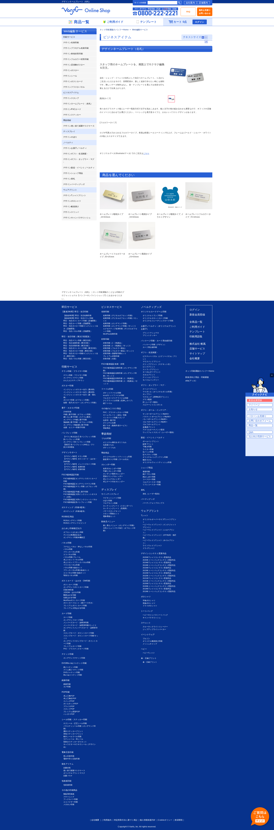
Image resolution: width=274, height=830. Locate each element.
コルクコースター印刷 (152, 482)
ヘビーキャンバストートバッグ (155, 615)
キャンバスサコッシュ (152, 618)
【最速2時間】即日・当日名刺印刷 (77, 315)
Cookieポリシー (165, 820)
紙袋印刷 (65, 680)
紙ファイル (107, 403)
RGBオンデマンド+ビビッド (74, 523)
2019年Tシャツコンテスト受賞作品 (157, 589)
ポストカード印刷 (70, 585)
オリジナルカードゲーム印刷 (153, 312)
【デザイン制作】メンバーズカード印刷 (79, 464)
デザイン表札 (69, 179)
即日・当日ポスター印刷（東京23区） (78, 351)
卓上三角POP (68, 696)
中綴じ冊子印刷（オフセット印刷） (77, 414)
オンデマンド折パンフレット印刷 (76, 442)
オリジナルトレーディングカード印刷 (158, 321)
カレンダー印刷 (108, 464)
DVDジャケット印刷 (71, 672)
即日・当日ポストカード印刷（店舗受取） (80, 321)
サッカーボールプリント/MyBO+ (156, 414)
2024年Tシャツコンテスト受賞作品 (157, 562)
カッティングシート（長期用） (115, 508)
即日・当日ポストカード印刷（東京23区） (80, 348)
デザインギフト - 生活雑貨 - (75, 154)
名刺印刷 (105, 312)
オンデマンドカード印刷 (73, 620)
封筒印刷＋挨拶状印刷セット (114, 353)
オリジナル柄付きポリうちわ (114, 442)
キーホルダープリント (152, 372)
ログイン (199, 22)
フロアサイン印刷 (110, 503)
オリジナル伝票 (109, 423)
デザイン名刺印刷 (71, 42)
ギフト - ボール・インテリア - (154, 410)
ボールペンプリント (151, 441)
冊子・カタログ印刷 (70, 408)
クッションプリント (151, 377)
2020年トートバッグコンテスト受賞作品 (159, 586)
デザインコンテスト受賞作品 (153, 553)
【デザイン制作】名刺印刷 (74, 467)
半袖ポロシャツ (149, 600)
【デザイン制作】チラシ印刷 (75, 456)
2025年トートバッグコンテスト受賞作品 (159, 560)
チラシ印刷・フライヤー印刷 (74, 371)
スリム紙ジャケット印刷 (73, 670)
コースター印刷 (149, 479)
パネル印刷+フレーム (72, 557)
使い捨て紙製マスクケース (74, 770)
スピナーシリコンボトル (153, 405)
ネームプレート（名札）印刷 (114, 415)
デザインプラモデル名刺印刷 (76, 48)
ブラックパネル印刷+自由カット (76, 570)
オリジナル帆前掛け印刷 (153, 641)
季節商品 (105, 453)
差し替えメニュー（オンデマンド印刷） (119, 525)
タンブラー (147, 394)
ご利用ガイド (197, 326)
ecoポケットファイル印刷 (113, 395)
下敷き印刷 (147, 447)
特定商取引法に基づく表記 (125, 820)
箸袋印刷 (146, 471)
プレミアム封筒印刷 (111, 356)
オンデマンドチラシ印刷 (73, 378)
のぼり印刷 (107, 501)
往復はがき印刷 (69, 598)
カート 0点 (180, 21)
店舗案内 (203, 2)
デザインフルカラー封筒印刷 (76, 59)
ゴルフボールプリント (152, 424)
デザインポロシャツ (72, 201)
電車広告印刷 (67, 752)
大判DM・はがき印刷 (72, 592)
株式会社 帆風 (197, 343)
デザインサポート (69, 452)
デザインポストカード (73, 81)
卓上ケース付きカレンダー (114, 481)
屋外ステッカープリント (73, 731)
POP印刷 (66, 692)
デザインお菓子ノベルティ (75, 148)
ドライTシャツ (149, 548)
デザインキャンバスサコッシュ (77, 218)
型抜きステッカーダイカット (75, 742)
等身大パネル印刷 (70, 575)
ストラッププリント (151, 369)
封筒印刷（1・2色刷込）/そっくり (117, 346)
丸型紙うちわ (108, 445)
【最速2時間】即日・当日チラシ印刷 (78, 318)
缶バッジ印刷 (148, 452)
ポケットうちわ (109, 447)
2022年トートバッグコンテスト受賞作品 (159, 576)
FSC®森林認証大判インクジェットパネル (80, 499)
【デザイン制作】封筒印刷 (74, 469)
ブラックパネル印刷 (71, 552)
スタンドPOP (68, 709)
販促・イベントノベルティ (152, 437)
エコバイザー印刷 (70, 802)
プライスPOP (68, 706)
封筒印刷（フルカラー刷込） (114, 348)
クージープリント (150, 389)
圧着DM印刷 (68, 590)
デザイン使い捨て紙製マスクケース (79, 126)
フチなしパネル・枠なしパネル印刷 (77, 547)
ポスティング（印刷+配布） (74, 507)
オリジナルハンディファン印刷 (155, 457)
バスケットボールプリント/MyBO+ (157, 417)
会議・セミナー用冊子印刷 (74, 427)
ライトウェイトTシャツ (152, 545)
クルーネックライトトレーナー (155, 627)
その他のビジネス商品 (111, 408)
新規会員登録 (197, 314)
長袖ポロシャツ (149, 603)
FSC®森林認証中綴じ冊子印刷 (75, 492)
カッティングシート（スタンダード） (118, 506)
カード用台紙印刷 (150, 347)
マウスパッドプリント (152, 361)
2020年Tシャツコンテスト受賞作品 (157, 583)
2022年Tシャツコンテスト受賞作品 (157, 573)
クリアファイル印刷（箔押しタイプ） (118, 401)
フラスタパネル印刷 (71, 565)
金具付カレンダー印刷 (112, 468)
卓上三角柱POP (69, 698)
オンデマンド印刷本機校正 (74, 537)
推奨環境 (179, 820)
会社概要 (194, 358)
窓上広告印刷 (68, 756)
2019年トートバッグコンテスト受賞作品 (159, 591)
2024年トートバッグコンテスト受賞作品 (159, 565)
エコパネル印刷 (69, 554)
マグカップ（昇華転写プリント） (156, 397)
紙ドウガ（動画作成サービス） (115, 425)
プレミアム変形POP (71, 712)
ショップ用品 (147, 468)
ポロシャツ (146, 597)
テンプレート (197, 331)
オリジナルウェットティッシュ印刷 (157, 462)
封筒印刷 (105, 339)
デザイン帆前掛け (71, 206)
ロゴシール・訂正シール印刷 (75, 723)
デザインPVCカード (72, 109)
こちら (146, 153)
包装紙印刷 (67, 781)
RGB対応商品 (68, 516)
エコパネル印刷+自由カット (74, 573)
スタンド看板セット (111, 514)
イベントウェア (148, 634)
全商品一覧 (195, 322)
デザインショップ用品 (73, 173)
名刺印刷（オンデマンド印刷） (115, 323)
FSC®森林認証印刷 (70, 475)
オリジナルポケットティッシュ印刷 (117, 457)
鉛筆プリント (148, 444)
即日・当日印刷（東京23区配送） (76, 336)
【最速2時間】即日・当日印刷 (75, 312)
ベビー (144, 649)
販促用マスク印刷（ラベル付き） (116, 459)
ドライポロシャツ (150, 606)
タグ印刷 (67, 687)
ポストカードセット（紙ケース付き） (78, 603)
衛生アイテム (67, 764)
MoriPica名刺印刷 (110, 334)
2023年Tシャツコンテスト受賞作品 (157, 568)
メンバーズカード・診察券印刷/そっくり (79, 625)
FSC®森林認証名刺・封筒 (112, 364)
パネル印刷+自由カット (72, 568)
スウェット (146, 623)
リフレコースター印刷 (152, 484)
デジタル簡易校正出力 (72, 535)
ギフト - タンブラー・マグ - (153, 385)
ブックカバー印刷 (70, 799)
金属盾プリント (149, 427)
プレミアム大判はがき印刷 (74, 608)
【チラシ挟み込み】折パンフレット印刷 (79, 437)
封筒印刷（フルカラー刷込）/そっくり (118, 351)
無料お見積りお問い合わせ (205, 11)
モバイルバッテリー (151, 380)
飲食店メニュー (108, 521)
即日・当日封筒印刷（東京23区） (77, 346)
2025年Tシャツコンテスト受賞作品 (157, 557)
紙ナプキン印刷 (149, 474)
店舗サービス (197, 348)
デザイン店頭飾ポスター (74, 65)
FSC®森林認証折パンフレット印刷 (77, 502)
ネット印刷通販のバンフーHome (114, 30)
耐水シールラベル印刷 (72, 736)
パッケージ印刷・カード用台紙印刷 (156, 341)
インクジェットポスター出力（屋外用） (79, 392)
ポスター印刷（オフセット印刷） (76, 400)
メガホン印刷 (68, 804)
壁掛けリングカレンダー (113, 476)
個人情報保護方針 (148, 820)
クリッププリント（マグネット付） (157, 364)
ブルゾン (146, 638)
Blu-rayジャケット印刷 (72, 675)
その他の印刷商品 (69, 790)
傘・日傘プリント (149, 658)
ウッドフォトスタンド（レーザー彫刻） (159, 432)
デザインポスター (71, 70)
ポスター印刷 (67, 386)
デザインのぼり (70, 137)
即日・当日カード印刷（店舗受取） (77, 323)
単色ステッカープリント (73, 734)
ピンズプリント (149, 367)
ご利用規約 (106, 820)
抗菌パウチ (67, 776)
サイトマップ (197, 353)
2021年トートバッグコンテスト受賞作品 (159, 581)
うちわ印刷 (106, 438)
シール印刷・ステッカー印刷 (74, 719)
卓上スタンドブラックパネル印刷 (76, 562)
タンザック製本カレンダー (114, 474)
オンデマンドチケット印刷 (74, 658)
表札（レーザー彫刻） (152, 494)
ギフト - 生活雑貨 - (149, 352)
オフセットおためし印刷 (73, 532)
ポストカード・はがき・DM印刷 (76, 581)
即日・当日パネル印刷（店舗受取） (77, 331)
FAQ (188, 12)
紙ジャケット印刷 (70, 667)
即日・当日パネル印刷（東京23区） (77, 359)
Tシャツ (144, 515)
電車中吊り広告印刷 (71, 759)
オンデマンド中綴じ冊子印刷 (75, 420)
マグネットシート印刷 (112, 498)
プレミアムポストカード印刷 (75, 605)
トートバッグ (147, 611)
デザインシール (70, 76)
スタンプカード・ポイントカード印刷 (78, 633)
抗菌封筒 (67, 768)
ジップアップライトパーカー (154, 629)
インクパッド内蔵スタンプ (114, 417)
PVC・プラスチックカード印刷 (76, 649)
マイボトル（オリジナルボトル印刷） (158, 392)
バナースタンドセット (112, 511)
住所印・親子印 (109, 420)
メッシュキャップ (150, 644)
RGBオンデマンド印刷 (72, 520)
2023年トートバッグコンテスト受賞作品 (159, 570)
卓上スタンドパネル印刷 (73, 560)
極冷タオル (147, 460)
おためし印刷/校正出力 (72, 528)
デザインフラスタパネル (74, 87)
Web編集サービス (140, 30)
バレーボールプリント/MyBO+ (155, 419)
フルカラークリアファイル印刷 (115, 398)
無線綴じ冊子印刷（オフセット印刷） (78, 422)
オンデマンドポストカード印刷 (75, 587)
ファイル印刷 (107, 389)
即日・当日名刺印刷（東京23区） (77, 343)
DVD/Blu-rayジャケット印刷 (74, 663)
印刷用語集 (195, 336)
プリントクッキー (150, 335)
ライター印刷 (148, 449)
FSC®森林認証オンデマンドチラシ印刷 (79, 484)
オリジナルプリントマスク (74, 773)
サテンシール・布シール (73, 739)
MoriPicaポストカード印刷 (74, 600)
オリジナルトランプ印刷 (153, 315)
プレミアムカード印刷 (72, 646)
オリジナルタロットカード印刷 (155, 318)
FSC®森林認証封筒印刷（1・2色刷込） (119, 378)
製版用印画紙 (68, 794)
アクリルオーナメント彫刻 (153, 430)
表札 (143, 490)
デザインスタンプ (71, 98)
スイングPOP (68, 701)
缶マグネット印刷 (150, 454)
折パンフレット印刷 (71, 439)
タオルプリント (149, 375)
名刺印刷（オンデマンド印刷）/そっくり (119, 326)
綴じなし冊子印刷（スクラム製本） (77, 417)
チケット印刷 (67, 654)
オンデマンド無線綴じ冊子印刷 (75, 425)
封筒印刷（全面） (110, 359)
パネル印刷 (67, 543)
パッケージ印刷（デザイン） (154, 344)
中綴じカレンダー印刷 (112, 471)
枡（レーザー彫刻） (151, 402)
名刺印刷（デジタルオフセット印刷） (118, 315)
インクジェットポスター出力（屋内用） (79, 389)
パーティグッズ (148, 499)
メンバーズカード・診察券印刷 (75, 622)
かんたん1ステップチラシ (73, 380)
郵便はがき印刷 (69, 595)
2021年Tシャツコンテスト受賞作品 (157, 578)
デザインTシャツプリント (74, 195)
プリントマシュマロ (151, 333)
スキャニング (68, 797)
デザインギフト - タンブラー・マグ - (78, 160)
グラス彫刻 (147, 399)
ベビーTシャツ (149, 653)
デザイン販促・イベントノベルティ (79, 168)
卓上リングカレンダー (112, 479)
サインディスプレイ (110, 494)
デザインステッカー (72, 115)
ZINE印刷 (67, 412)
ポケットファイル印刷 (112, 393)
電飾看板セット (109, 516)
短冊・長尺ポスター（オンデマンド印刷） (80, 403)
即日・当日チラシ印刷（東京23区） (77, 340)
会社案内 (190, 2)
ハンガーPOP (68, 714)
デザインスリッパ (71, 212)
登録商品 (106, 428)
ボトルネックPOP (70, 704)
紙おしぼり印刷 (149, 477)
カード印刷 (67, 613)
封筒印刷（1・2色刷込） (113, 343)
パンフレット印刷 (69, 433)
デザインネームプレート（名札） (78, 104)
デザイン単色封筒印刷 (73, 54)
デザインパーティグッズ (74, 184)
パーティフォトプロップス (153, 503)
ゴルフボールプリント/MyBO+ (155, 422)
